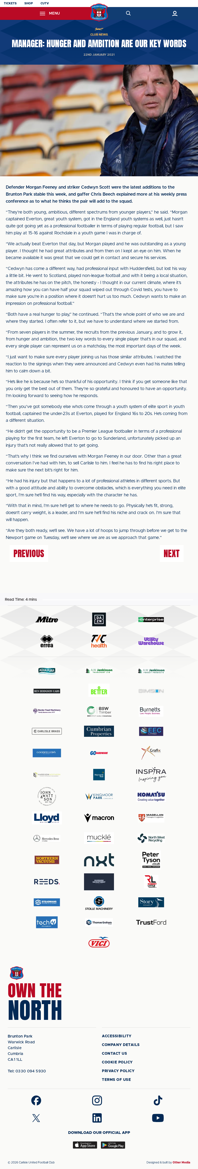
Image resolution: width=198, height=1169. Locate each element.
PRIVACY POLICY (118, 1071)
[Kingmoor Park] (99, 796)
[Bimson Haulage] (151, 691)
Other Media (181, 1162)
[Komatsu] (151, 796)
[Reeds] (47, 882)
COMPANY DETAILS (121, 1045)
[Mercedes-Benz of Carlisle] (47, 838)
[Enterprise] (151, 619)
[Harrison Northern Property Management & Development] (47, 775)
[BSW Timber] (99, 711)
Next (172, 553)
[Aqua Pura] (47, 670)
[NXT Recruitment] (99, 859)
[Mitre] (47, 619)
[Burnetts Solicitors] (151, 711)
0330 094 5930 (27, 1071)
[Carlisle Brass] (47, 731)
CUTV (45, 3)
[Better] (99, 691)
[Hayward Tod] (99, 775)
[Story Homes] (151, 902)
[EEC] (151, 731)
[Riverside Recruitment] (99, 881)
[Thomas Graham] (99, 922)
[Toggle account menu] (174, 13)
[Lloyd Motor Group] (47, 817)
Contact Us (114, 1053)
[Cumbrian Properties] (99, 731)
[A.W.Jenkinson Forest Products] (151, 671)
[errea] (47, 641)
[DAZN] (99, 619)
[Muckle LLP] (99, 838)
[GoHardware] (99, 753)
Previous (29, 553)
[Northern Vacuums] (47, 860)
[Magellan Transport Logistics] (151, 818)
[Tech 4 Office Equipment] (47, 922)
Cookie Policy (117, 1062)
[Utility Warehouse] (151, 641)
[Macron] (99, 818)
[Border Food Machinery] (47, 711)
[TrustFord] (151, 922)
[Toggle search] (128, 13)
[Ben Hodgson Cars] (47, 691)
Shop (28, 3)
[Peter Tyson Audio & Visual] (151, 859)
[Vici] (99, 942)
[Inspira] (151, 774)
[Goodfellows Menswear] (47, 753)
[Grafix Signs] (151, 753)
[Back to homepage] (99, 12)
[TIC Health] (99, 641)
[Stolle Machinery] (99, 902)
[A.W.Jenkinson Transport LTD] (99, 671)
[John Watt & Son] (47, 796)
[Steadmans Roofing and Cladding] (47, 902)
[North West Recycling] (151, 838)
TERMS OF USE (116, 1080)
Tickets (10, 3)
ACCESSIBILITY (117, 1036)
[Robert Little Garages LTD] (151, 882)
